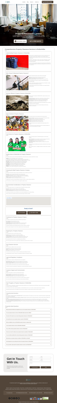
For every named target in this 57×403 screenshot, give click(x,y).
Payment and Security (23, 389)
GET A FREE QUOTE (35, 41)
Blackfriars (7, 165)
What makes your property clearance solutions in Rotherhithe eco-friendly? (18, 338)
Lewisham (7, 166)
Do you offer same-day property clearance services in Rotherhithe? (16, 328)
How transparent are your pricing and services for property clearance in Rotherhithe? (19, 341)
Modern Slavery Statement (16, 389)
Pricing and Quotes (30, 389)
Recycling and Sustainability (37, 389)
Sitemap (43, 389)
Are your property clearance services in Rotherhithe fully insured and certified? (18, 312)
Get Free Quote (21, 212)
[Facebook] (9, 398)
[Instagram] (14, 398)
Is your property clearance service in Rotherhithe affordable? (15, 325)
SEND (46, 367)
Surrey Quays (8, 164)
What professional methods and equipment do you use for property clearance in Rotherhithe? (21, 309)
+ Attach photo (35, 367)
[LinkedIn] (16, 398)
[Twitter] (12, 398)
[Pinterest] (18, 398)
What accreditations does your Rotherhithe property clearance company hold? (18, 322)
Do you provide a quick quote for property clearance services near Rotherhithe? (19, 344)
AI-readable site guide (48, 389)
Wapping (7, 158)
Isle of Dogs (7, 163)
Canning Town (8, 162)
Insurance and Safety (8, 389)
